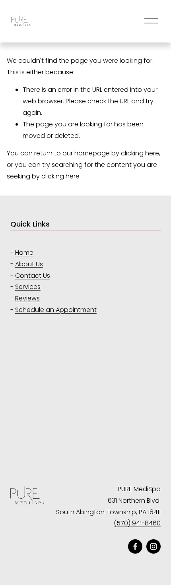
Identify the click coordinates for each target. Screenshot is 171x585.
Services (28, 286)
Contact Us (32, 275)
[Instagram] (153, 546)
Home (24, 252)
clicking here (140, 153)
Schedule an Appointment (56, 309)
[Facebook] (135, 546)
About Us (29, 264)
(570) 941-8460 (137, 523)
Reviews (27, 298)
